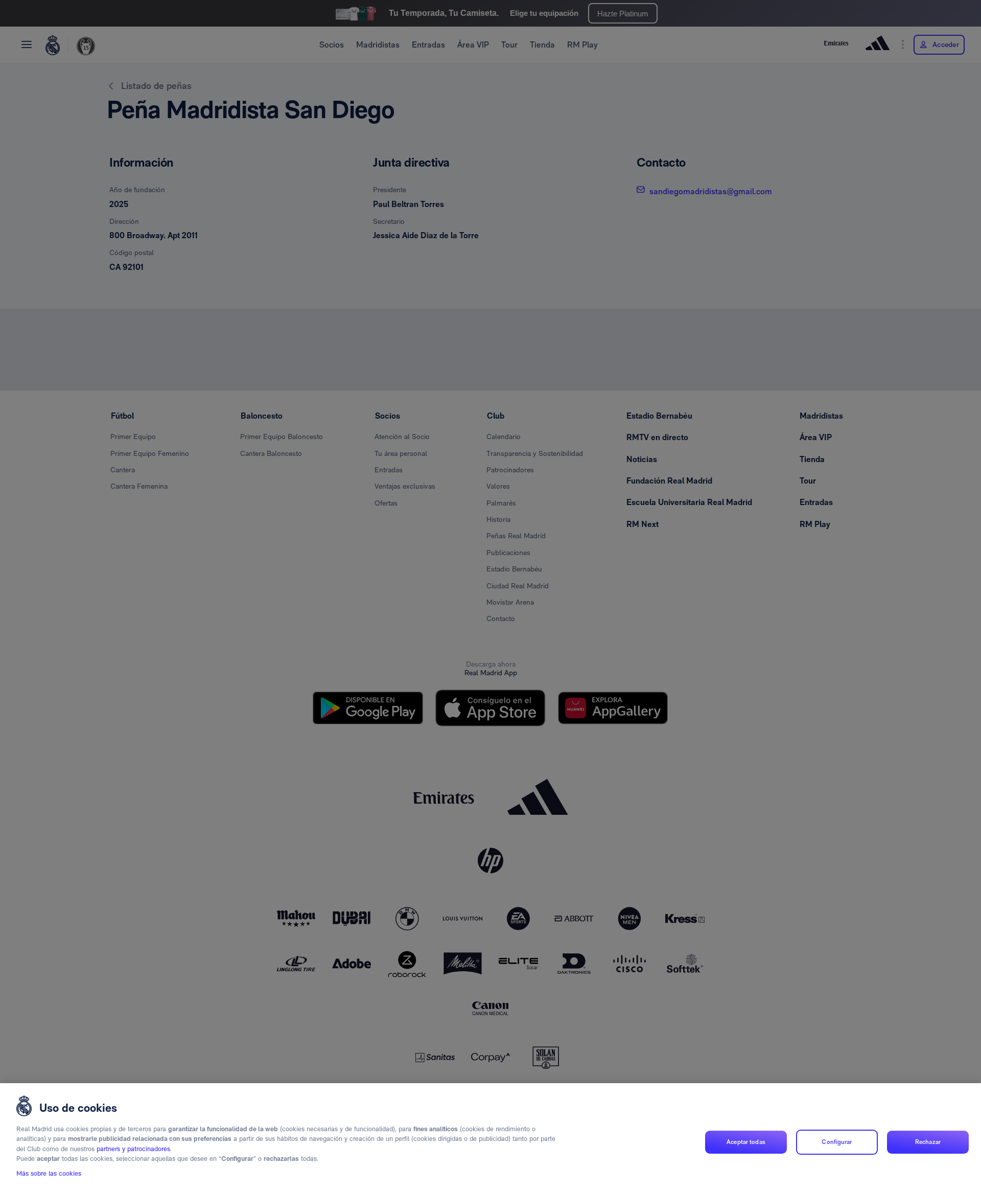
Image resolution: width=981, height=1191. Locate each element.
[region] (490, 1137)
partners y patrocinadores (133, 1149)
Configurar (837, 1142)
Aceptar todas (746, 1142)
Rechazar (928, 1142)
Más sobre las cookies (48, 1174)
